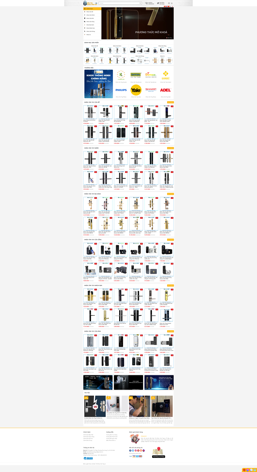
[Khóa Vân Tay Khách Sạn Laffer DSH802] (167, 295)
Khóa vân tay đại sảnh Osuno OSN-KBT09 (89, 232)
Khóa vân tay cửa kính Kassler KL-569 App (165, 369)
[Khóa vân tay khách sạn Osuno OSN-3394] (90, 295)
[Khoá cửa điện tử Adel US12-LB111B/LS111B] (167, 112)
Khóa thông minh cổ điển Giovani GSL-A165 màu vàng (135, 232)
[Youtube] (138, 450)
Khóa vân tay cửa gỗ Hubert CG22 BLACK (149, 140)
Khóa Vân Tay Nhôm (91, 148)
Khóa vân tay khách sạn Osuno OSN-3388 (105, 304)
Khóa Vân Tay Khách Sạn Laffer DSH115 (150, 304)
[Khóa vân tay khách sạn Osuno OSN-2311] (136, 315)
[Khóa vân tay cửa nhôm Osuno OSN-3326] (90, 178)
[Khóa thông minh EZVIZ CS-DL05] (90, 112)
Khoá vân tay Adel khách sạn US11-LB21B (89, 324)
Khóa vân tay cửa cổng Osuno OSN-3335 (165, 278)
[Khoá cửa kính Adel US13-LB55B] (121, 361)
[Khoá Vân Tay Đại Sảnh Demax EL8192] (106, 224)
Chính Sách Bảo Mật (88, 434)
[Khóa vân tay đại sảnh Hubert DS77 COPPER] (106, 204)
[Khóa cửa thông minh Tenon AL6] (121, 158)
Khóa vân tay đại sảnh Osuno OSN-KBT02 (165, 232)
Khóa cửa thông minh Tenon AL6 (119, 166)
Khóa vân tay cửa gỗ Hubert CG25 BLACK (134, 121)
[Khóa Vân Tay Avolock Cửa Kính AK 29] (106, 361)
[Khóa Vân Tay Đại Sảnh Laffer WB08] (151, 224)
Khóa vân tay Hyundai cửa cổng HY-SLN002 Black (166, 258)
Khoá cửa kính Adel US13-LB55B (120, 369)
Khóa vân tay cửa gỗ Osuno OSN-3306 (165, 140)
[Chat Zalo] (251, 470)
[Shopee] (141, 450)
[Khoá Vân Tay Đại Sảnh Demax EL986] (90, 204)
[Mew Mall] (98, 382)
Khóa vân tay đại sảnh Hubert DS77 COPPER (104, 212)
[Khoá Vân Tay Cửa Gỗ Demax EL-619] (90, 132)
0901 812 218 (90, 453)
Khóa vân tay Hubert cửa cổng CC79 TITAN (120, 258)
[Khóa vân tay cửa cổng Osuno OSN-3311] (90, 250)
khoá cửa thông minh (114, 416)
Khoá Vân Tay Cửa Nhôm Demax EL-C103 (89, 166)
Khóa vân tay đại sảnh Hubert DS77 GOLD (119, 212)
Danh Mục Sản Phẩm (91, 42)
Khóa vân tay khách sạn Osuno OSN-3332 (105, 324)
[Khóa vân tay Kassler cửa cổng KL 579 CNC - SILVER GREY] (106, 270)
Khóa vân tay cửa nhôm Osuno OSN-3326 (89, 186)
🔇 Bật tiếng (169, 37)
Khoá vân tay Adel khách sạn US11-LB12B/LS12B (150, 324)
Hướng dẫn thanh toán (111, 436)
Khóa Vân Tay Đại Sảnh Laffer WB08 (150, 232)
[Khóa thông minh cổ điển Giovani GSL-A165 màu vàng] (136, 224)
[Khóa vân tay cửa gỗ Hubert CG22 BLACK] (151, 132)
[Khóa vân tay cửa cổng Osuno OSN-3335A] (121, 270)
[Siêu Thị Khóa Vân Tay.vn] (90, 3)
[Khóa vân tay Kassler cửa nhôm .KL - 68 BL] (136, 178)
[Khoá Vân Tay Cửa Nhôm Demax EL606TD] (151, 178)
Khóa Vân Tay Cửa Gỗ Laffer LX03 (104, 121)
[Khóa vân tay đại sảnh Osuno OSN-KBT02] (167, 224)
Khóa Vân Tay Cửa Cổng (92, 239)
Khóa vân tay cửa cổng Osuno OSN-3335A (120, 278)
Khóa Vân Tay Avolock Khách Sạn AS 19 (165, 324)
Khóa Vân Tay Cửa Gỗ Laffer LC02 (134, 140)
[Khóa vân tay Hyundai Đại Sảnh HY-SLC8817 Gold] (136, 204)
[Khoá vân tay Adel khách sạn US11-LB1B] (121, 295)
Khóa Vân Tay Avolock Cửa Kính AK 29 (105, 369)
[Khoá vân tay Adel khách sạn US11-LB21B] (90, 315)
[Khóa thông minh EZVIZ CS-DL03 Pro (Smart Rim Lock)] (151, 341)
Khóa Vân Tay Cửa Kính (92, 331)
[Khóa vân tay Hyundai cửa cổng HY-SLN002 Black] (167, 250)
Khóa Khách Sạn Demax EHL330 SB (120, 324)
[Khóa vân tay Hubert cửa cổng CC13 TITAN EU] (136, 250)
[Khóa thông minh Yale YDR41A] (136, 361)
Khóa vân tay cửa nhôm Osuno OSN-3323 (166, 166)
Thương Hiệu (88, 68)
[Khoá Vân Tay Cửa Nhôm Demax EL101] (136, 158)
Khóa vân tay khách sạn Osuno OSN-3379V (135, 304)
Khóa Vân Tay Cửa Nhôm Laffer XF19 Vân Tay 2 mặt (105, 186)
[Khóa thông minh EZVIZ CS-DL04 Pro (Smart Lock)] (151, 361)
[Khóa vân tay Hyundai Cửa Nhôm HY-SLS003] (121, 178)
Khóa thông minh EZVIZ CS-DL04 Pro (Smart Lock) (151, 369)
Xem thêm (170, 102)
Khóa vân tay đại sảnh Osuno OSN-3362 (165, 212)
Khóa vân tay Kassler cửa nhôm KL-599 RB (105, 166)
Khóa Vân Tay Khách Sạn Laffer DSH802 (166, 304)
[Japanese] (172, 6)
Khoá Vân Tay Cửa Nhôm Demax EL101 (135, 166)
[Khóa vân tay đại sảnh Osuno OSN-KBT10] (121, 224)
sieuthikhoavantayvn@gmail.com (95, 452)
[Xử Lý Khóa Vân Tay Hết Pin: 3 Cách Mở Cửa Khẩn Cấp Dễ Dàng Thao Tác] (117, 404)
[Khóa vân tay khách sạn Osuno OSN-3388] (106, 295)
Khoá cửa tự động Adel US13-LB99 (119, 350)
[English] (167, 6)
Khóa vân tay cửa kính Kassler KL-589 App (89, 350)
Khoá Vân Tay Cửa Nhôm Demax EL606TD (150, 186)
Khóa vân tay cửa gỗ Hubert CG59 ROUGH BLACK (104, 140)
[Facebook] (130, 450)
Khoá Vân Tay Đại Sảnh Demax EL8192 (104, 232)
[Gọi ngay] (244, 470)
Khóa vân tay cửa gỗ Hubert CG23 (119, 140)
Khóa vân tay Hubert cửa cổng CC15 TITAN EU (105, 258)
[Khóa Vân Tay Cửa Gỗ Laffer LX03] (106, 112)
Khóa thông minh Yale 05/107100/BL (119, 121)
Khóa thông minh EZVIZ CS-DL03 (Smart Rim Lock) (166, 350)
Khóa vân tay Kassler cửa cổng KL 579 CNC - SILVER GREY (105, 278)
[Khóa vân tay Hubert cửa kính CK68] (90, 361)
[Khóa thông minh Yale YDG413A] (136, 341)
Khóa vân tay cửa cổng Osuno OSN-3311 (89, 258)
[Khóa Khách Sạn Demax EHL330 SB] (121, 315)
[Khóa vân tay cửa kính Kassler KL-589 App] (90, 341)
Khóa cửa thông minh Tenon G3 (88, 278)
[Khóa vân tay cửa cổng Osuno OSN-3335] (167, 270)
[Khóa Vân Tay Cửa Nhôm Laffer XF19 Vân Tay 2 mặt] (106, 178)
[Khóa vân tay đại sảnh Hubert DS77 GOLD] (121, 204)
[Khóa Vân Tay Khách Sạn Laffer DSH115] (151, 295)
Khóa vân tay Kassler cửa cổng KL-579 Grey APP (150, 278)
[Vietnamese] (165, 6)
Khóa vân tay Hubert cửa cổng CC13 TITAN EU (135, 258)
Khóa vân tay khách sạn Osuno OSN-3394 (89, 304)
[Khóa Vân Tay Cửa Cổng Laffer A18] (151, 250)
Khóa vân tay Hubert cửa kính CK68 (89, 369)
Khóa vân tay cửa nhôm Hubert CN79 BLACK (150, 166)
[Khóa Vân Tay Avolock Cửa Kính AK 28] (106, 341)
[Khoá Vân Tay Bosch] (98, 84)
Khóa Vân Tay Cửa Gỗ (92, 102)
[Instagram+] (136, 450)
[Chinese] (168, 6)
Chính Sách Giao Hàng (88, 436)
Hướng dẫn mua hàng (111, 434)
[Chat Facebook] (247, 470)
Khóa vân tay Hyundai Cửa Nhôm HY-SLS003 (120, 186)
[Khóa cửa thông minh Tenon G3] (90, 270)
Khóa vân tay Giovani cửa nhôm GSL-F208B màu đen (166, 186)
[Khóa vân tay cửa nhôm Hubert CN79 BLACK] (151, 158)
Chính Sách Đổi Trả (88, 438)
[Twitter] (133, 450)
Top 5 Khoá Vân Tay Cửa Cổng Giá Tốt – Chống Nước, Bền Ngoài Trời (161, 418)
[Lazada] (144, 450)
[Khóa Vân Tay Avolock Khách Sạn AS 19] (167, 315)
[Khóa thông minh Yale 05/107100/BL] (121, 112)
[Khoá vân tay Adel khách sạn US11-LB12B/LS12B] (151, 315)
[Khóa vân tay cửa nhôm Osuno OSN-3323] (167, 158)
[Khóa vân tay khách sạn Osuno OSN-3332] (106, 315)
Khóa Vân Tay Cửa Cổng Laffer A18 (150, 258)
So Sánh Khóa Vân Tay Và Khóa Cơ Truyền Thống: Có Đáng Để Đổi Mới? (93, 418)
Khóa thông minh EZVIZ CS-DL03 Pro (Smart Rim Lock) (150, 350)
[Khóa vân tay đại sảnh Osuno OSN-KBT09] (90, 224)
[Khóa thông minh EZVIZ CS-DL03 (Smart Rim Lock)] (167, 341)
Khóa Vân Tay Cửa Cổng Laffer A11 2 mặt (135, 278)
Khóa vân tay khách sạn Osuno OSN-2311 (135, 324)
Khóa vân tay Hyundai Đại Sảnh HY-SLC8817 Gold (135, 212)
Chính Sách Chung (87, 440)
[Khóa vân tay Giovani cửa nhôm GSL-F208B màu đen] (167, 178)
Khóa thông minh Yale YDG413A (134, 350)
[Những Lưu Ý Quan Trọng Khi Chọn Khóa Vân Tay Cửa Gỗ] (139, 406)
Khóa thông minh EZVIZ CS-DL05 (89, 121)
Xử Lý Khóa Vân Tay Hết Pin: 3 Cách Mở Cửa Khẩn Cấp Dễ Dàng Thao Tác (116, 412)
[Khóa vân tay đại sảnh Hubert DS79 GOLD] (151, 204)
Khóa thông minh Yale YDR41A (134, 369)
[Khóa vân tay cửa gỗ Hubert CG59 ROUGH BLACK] (106, 132)
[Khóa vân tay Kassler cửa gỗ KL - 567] (151, 112)
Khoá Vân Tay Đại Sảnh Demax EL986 (89, 212)
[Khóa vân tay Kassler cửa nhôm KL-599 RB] (106, 158)
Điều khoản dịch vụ (111, 440)
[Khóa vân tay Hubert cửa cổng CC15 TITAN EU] (106, 250)
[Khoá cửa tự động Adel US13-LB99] (121, 341)
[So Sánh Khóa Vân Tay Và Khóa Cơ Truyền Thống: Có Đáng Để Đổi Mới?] (95, 406)
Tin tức (87, 393)
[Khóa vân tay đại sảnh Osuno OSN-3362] (167, 204)
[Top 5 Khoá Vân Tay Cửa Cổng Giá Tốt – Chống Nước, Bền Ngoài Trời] (162, 406)
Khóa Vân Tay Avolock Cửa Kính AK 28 (105, 350)
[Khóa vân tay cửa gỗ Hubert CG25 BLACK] (136, 112)
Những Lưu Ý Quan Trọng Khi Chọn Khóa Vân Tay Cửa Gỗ (139, 418)
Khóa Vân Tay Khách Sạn (93, 285)
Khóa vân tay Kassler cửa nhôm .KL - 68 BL (135, 186)
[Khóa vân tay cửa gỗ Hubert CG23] (121, 132)
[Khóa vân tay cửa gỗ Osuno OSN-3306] (167, 132)
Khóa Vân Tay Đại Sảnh (92, 194)
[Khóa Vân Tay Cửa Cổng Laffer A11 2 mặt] (136, 270)
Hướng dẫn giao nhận (111, 438)
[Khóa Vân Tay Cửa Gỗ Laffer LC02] (136, 132)
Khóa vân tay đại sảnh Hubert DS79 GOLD (150, 212)
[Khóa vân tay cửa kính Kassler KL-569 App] (167, 361)
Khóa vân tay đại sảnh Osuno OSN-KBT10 (119, 232)
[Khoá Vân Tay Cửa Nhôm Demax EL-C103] (90, 158)
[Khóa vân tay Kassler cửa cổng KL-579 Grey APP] (151, 270)
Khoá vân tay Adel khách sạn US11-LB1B (120, 304)
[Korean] (170, 6)
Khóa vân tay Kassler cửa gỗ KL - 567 (150, 121)
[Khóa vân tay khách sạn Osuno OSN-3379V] (136, 295)
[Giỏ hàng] (172, 3)
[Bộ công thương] (88, 458)
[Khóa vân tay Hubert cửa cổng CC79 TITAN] (121, 250)
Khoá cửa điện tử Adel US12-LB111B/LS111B (165, 121)
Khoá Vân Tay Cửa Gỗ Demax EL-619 (88, 140)
